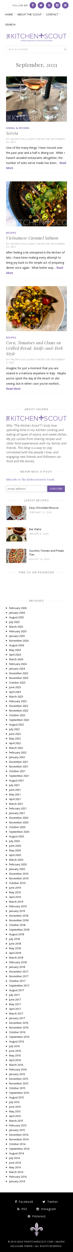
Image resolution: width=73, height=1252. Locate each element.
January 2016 (17, 1074)
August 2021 (16, 780)
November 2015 (18, 1083)
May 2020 (15, 850)
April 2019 (15, 897)
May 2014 (15, 1167)
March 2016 (16, 1065)
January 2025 (17, 636)
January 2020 (17, 869)
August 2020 (16, 836)
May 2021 (15, 794)
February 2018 (18, 962)
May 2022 (15, 738)
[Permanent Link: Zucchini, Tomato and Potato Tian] (16, 562)
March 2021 (16, 804)
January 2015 (17, 1130)
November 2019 (18, 878)
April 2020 (15, 855)
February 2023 (18, 701)
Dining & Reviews (17, 127)
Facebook (25, 1202)
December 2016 (18, 1023)
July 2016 (14, 1046)
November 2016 (18, 1027)
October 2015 (17, 1088)
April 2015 (15, 1116)
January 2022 (17, 757)
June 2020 (15, 846)
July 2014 (14, 1158)
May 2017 (15, 1004)
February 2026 (18, 608)
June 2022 (15, 734)
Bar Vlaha (35, 529)
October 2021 (17, 771)
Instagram (48, 1209)
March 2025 (16, 626)
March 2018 (16, 957)
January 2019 (17, 911)
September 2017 (19, 985)
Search (10, 24)
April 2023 (15, 692)
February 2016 (18, 1069)
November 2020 (18, 822)
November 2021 (18, 766)
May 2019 (15, 892)
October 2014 (17, 1144)
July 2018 (14, 939)
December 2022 (18, 706)
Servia (12, 133)
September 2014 (19, 1148)
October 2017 (17, 981)
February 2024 (18, 664)
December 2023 (18, 673)
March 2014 (16, 1172)
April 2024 (15, 654)
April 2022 (15, 743)
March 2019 (16, 901)
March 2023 (16, 696)
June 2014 (15, 1162)
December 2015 (18, 1079)
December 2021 (18, 762)
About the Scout (29, 14)
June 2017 (15, 999)
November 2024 (18, 640)
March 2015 (16, 1121)
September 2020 (19, 832)
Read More (13, 389)
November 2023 (18, 678)
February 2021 (18, 808)
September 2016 (19, 1037)
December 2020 (18, 818)
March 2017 (16, 1013)
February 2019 (18, 906)
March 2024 (16, 659)
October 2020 (17, 827)
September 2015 (19, 1093)
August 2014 (16, 1153)
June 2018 (15, 943)
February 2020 (18, 864)
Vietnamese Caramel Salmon (32, 238)
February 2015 (18, 1125)
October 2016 (17, 1032)
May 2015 (15, 1111)
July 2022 (14, 729)
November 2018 (18, 920)
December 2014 (18, 1134)
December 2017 (18, 971)
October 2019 (17, 883)
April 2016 (15, 1060)
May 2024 (15, 650)
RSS (23, 1209)
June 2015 (15, 1107)
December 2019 (18, 873)
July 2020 (14, 841)
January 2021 (17, 813)
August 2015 (16, 1097)
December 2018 (18, 915)
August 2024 (16, 645)
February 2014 (18, 1176)
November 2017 (18, 976)
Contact (52, 14)
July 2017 (14, 995)
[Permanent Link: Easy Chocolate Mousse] (16, 519)
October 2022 (17, 715)
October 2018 (17, 925)
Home (9, 14)
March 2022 (16, 748)
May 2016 (15, 1055)
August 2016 (16, 1041)
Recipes (11, 232)
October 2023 (17, 682)
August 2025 (16, 617)
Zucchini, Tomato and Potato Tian (46, 552)
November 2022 (18, 710)
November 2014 (18, 1139)
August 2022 (16, 724)
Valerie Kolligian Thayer (27, 138)
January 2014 (17, 1181)
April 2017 (15, 1009)
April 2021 (15, 799)
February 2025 (18, 631)
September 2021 (19, 776)
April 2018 (15, 953)
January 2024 (17, 668)
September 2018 (19, 929)
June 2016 (15, 1051)
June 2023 (15, 687)
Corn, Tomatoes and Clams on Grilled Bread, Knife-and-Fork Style (34, 348)
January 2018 (17, 967)
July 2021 (14, 785)
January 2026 (17, 612)
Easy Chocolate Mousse (44, 507)
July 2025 (14, 622)
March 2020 (16, 859)
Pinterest (38, 1216)
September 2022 (19, 720)
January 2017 (17, 1018)
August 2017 (16, 990)
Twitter (52, 1202)
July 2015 (14, 1102)
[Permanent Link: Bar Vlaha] (16, 540)
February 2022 (18, 752)
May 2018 (15, 948)
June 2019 (15, 887)
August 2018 (16, 934)
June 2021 (15, 790)
